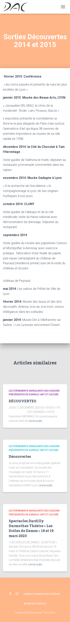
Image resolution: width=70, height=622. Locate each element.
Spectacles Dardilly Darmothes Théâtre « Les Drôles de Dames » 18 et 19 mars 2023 (31, 528)
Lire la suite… (36, 420)
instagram (17, 593)
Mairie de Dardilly (35, 603)
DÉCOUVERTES (22, 401)
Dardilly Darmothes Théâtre (42, 594)
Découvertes (20, 456)
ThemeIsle (48, 612)
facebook (10, 593)
